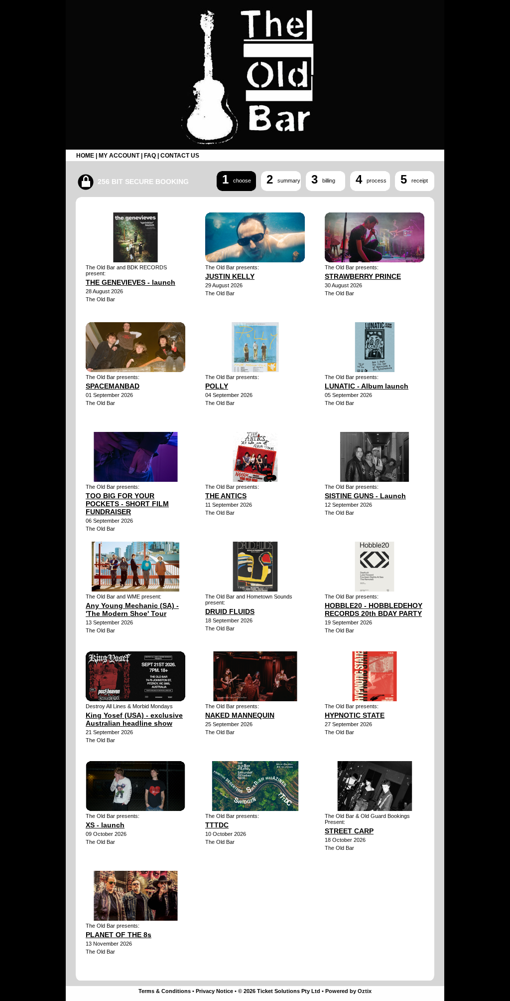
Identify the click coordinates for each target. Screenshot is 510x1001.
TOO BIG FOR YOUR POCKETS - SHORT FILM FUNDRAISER (127, 504)
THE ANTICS (226, 496)
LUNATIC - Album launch (366, 386)
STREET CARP (349, 831)
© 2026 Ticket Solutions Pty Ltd (279, 991)
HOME (85, 155)
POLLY (216, 386)
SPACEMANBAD (112, 386)
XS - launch (105, 825)
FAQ (150, 155)
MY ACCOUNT (119, 155)
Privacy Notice (214, 991)
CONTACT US (179, 155)
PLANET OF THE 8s (118, 935)
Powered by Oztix (348, 991)
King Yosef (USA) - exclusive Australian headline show (134, 719)
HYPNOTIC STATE (354, 715)
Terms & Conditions (164, 991)
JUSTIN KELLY (230, 276)
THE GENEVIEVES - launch (130, 282)
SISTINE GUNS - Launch (365, 496)
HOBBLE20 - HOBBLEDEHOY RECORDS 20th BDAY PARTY (373, 609)
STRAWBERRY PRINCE (363, 276)
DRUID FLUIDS (230, 611)
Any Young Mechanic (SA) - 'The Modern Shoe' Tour (132, 609)
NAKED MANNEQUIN (239, 715)
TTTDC (217, 825)
